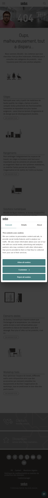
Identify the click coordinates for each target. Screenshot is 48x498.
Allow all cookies (24, 262)
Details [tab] (24, 225)
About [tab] (39, 225)
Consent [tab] (8, 225)
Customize (23, 270)
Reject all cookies (24, 277)
